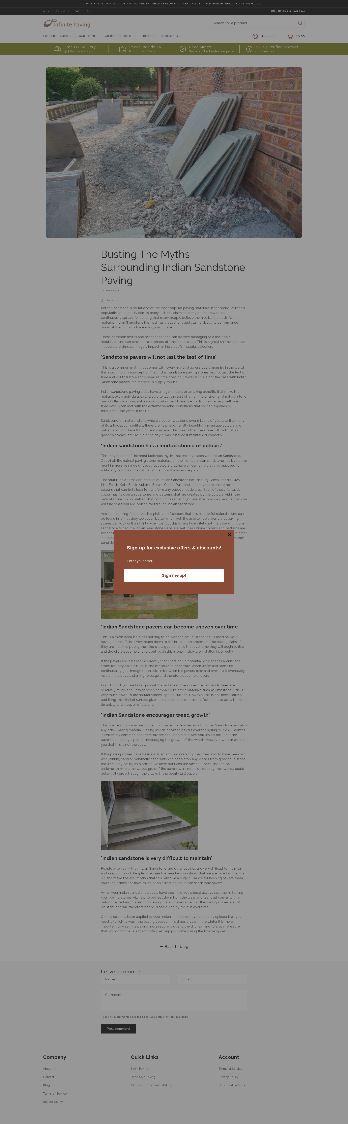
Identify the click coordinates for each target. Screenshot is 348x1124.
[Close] (229, 534)
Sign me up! (174, 575)
